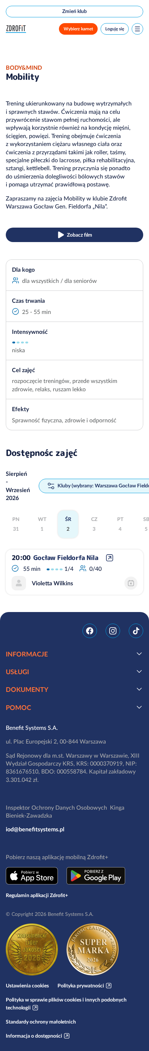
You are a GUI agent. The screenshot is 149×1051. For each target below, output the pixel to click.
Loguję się (114, 28)
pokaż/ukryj (139, 653)
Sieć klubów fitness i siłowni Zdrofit (17, 29)
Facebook (89, 631)
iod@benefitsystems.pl (35, 829)
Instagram (113, 631)
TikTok (136, 631)
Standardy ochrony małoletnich (41, 1022)
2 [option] (68, 524)
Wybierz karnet (78, 28)
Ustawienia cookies (27, 985)
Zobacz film (79, 235)
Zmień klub (74, 11)
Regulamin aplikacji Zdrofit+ (37, 895)
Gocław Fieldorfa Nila (65, 558)
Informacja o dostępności (34, 1036)
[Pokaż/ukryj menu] (137, 29)
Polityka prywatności (81, 985)
